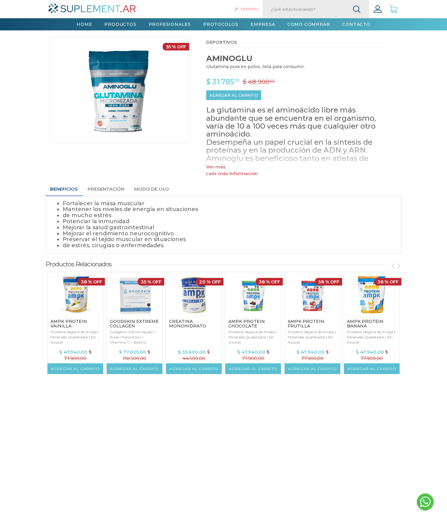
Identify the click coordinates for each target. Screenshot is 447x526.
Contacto (356, 24)
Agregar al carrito (234, 95)
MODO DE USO (151, 189)
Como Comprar (308, 24)
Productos (120, 24)
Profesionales (170, 24)
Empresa (263, 24)
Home (84, 24)
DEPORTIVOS (221, 42)
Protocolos (220, 24)
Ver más (215, 167)
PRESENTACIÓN (106, 189)
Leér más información (232, 173)
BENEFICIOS (64, 189)
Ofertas (249, 9)
